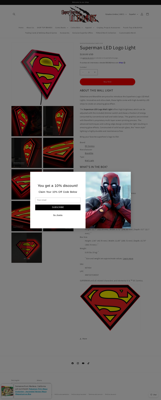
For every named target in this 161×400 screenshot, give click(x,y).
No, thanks (58, 215)
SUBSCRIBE (58, 207)
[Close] (127, 176)
